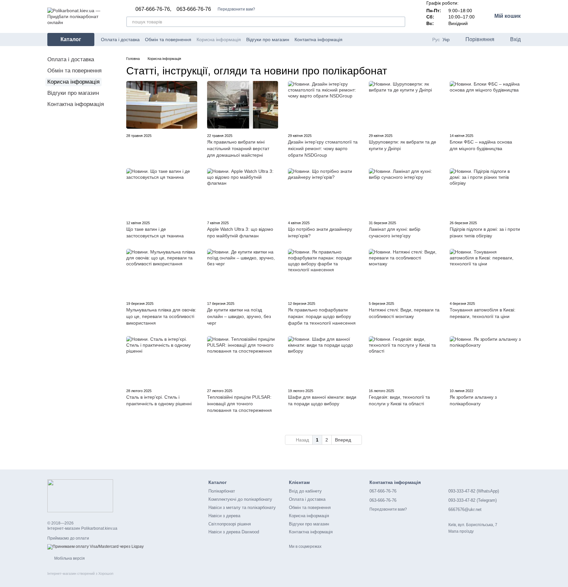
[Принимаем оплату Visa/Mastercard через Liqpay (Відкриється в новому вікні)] (95, 547)
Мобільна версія (69, 558)
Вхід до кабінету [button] (305, 491)
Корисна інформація (219, 39)
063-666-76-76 (194, 9)
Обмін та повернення (168, 39)
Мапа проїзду (461, 531)
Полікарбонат (221, 491)
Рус (436, 39)
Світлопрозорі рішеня (229, 523)
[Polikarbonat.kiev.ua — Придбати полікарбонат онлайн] (80, 495)
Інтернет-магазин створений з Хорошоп (80, 573)
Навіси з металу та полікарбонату (242, 507)
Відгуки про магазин (267, 39)
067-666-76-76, (153, 9)
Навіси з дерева (224, 515)
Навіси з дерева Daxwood (233, 531)
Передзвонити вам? (236, 9)
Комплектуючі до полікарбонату (240, 499)
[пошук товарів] (400, 21)
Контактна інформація (319, 39)
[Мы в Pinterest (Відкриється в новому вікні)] (375, 39)
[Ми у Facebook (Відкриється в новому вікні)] (351, 39)
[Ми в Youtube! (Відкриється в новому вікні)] (359, 39)
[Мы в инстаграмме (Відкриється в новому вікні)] (367, 39)
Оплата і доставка (120, 39)
